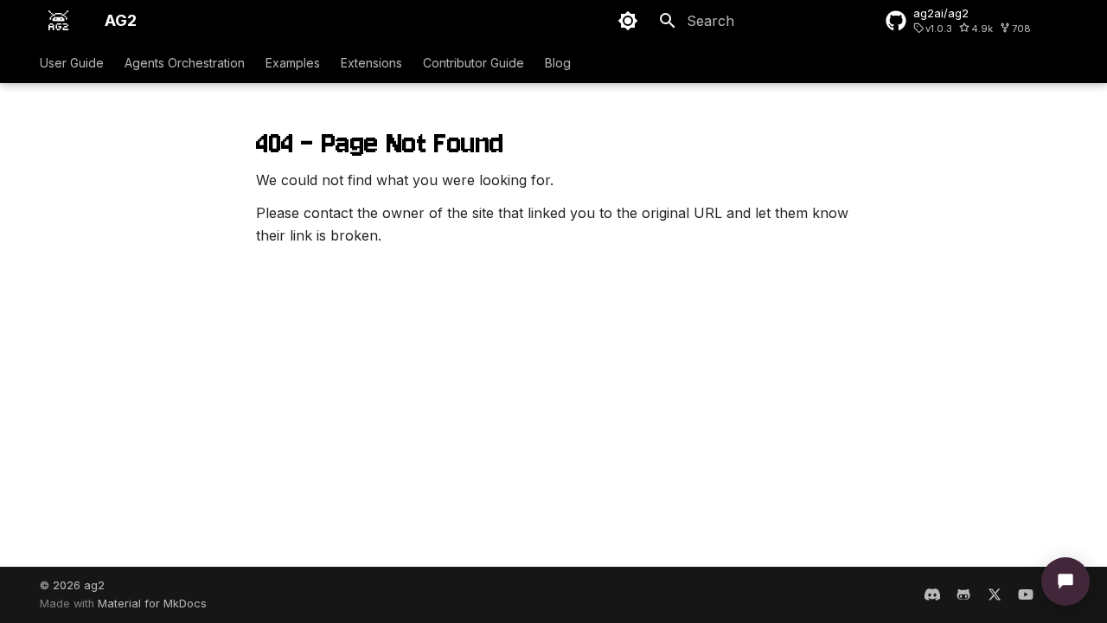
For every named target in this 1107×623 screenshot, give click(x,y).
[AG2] (58, 20)
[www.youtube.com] (1026, 594)
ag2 (94, 585)
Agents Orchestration (185, 62)
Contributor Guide (473, 62)
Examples (293, 62)
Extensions (371, 62)
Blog (558, 62)
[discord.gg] (932, 594)
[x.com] (994, 594)
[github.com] (963, 594)
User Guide (72, 62)
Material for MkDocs (152, 603)
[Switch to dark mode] (628, 20)
